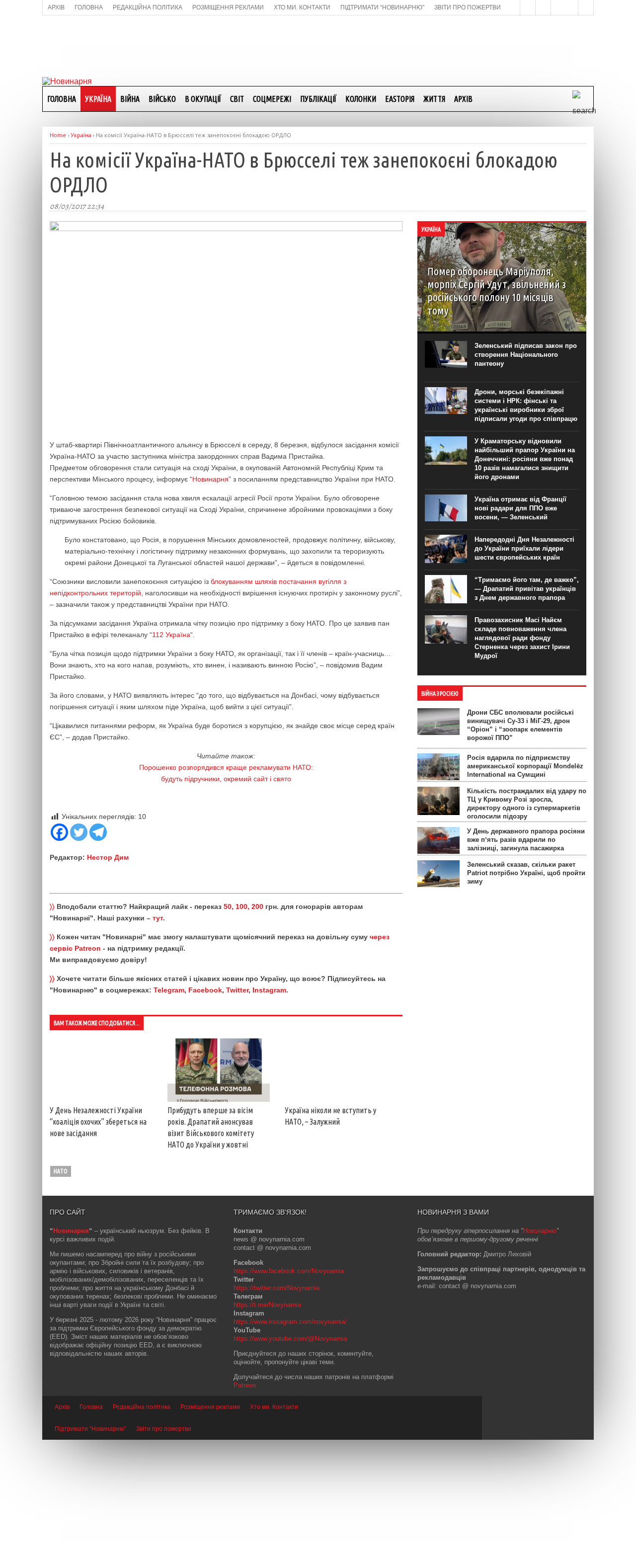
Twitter (237, 990)
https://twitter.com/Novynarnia (276, 1409)
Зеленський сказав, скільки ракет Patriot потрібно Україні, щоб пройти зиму (526, 873)
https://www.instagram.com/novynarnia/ (290, 1443)
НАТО (61, 1292)
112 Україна (171, 635)
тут (158, 918)
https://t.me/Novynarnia (267, 1426)
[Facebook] (59, 832)
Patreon (245, 1506)
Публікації (318, 98)
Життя (434, 98)
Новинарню (539, 1352)
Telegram (169, 990)
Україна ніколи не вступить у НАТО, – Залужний (124, 1265)
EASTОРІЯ (399, 98)
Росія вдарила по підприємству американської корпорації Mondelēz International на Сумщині (525, 766)
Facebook (205, 990)
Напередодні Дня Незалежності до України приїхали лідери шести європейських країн (524, 548)
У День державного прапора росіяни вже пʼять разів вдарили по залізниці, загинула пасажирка (526, 839)
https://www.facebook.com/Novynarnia (289, 1392)
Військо (162, 98)
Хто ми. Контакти (274, 1528)
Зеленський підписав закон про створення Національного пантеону (526, 354)
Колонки (360, 98)
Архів (463, 98)
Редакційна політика (141, 1528)
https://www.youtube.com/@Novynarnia (290, 1460)
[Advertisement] (318, 45)
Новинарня (210, 479)
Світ (237, 98)
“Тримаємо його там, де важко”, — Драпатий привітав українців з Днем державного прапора (527, 588)
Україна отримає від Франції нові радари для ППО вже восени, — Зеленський (520, 508)
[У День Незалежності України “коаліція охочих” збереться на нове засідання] (124, 1043)
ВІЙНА (130, 98)
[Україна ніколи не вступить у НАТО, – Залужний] (124, 1172)
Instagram (269, 990)
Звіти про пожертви (163, 1550)
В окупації (203, 98)
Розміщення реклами (210, 1528)
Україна (98, 98)
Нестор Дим (108, 857)
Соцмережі (272, 98)
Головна (61, 98)
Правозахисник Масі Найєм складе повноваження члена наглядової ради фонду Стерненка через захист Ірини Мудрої (522, 637)
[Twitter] (78, 832)
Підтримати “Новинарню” (90, 1550)
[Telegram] (98, 832)
